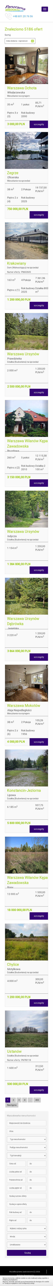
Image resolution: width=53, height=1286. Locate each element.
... (30, 1100)
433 (37, 1100)
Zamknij (26, 1280)
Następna (11, 1105)
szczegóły (39, 124)
